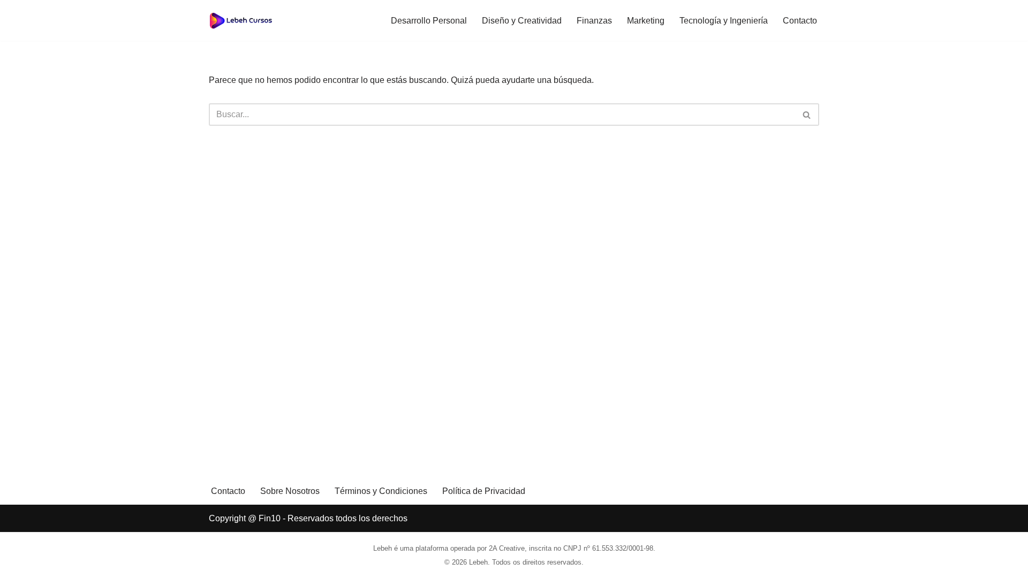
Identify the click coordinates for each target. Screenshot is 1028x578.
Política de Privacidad (483, 491)
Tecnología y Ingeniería (723, 20)
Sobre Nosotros (290, 491)
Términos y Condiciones (381, 491)
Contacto (800, 20)
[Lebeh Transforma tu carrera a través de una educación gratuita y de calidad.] (241, 20)
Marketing (645, 20)
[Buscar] (807, 114)
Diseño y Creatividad (522, 20)
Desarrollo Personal (429, 20)
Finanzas (594, 20)
